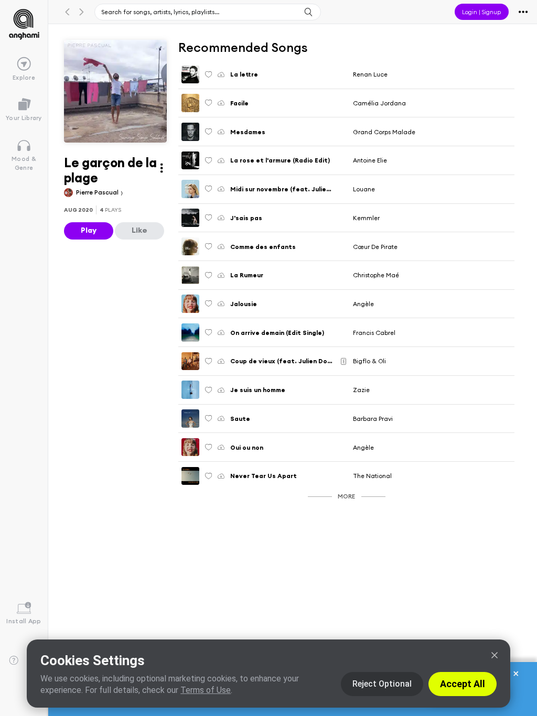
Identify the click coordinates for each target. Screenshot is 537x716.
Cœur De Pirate (375, 247)
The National (372, 476)
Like (139, 230)
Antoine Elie (370, 160)
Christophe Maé (376, 275)
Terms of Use (205, 690)
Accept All (462, 683)
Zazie (361, 390)
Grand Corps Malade (384, 132)
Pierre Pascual (98, 192)
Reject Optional (382, 684)
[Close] (494, 655)
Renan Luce (370, 74)
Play (88, 230)
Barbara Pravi (373, 418)
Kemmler (366, 218)
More (346, 496)
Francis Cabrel (374, 333)
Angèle (363, 304)
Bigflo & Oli (369, 361)
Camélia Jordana (379, 103)
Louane (364, 189)
